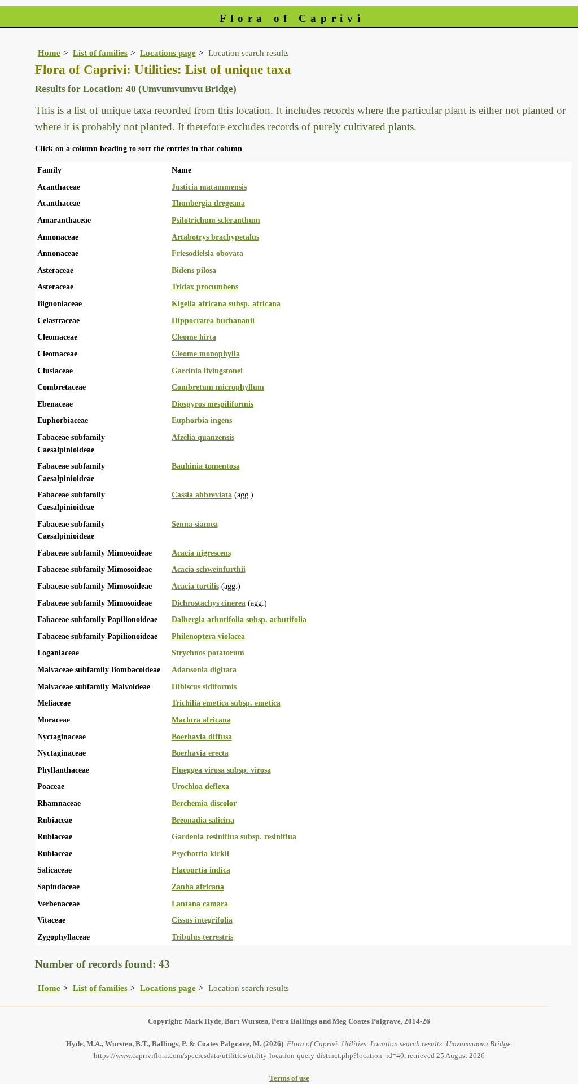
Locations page (168, 53)
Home (49, 53)
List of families (100, 53)
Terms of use (289, 1078)
